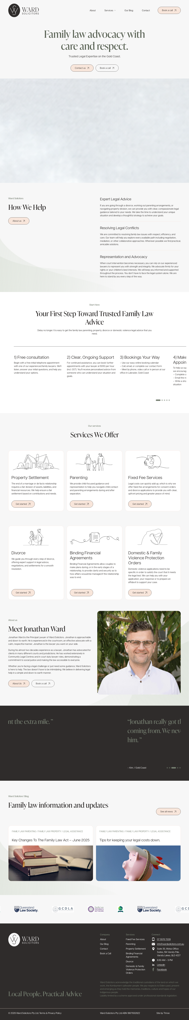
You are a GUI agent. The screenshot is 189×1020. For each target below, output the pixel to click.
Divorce (129, 961)
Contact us (80, 67)
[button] (158, 400)
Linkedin (161, 964)
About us (17, 220)
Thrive (167, 1013)
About (93, 10)
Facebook (162, 969)
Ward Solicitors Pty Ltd (27, 1013)
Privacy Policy (54, 1013)
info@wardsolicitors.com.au (169, 943)
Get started (21, 503)
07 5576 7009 (164, 939)
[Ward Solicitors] (23, 10)
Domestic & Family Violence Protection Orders (135, 969)
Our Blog (129, 10)
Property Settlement (136, 948)
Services (108, 10)
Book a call (167, 10)
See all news (166, 811)
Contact (146, 10)
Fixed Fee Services (135, 939)
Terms (42, 1013)
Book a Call (105, 953)
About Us (17, 683)
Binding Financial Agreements (134, 955)
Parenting (130, 943)
